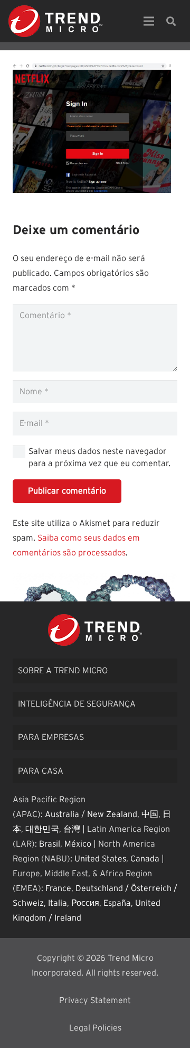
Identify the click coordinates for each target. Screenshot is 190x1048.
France (58, 888)
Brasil (49, 844)
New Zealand (112, 814)
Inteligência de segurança (77, 704)
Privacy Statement (95, 1000)
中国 (149, 814)
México (77, 844)
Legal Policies (95, 1028)
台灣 (71, 829)
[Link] (55, 21)
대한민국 (42, 829)
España (117, 903)
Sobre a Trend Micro (63, 670)
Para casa (40, 771)
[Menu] (149, 21)
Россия (85, 903)
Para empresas (51, 737)
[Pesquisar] (171, 21)
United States (100, 859)
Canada (144, 859)
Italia (57, 903)
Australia (62, 814)
